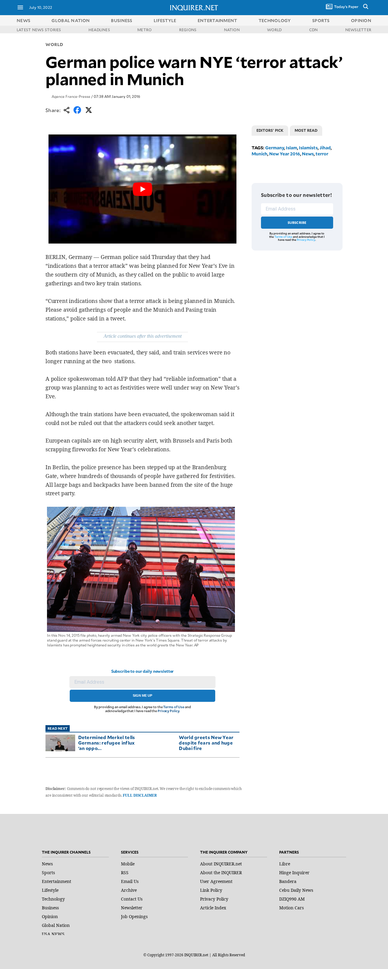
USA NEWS (53, 934)
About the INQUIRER (221, 872)
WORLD (274, 29)
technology (275, 20)
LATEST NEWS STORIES (39, 29)
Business (50, 908)
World (54, 44)
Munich (259, 154)
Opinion (50, 916)
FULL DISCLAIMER (139, 795)
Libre (284, 864)
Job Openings (134, 916)
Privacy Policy (168, 710)
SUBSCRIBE (297, 222)
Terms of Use (173, 707)
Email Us (130, 881)
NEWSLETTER (358, 29)
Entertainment (56, 881)
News (23, 20)
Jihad (325, 148)
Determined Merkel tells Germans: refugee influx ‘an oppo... (106, 742)
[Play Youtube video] (142, 189)
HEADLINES (99, 29)
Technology (53, 899)
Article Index (213, 908)
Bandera (287, 881)
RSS (125, 872)
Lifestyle (50, 890)
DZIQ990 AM (292, 899)
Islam (291, 148)
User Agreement (216, 881)
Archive (129, 890)
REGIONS (188, 29)
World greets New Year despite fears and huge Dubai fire (206, 742)
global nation (71, 20)
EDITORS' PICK (269, 130)
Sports (48, 872)
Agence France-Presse (71, 96)
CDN (313, 29)
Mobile (128, 864)
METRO (144, 29)
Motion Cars (291, 908)
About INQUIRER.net (221, 864)
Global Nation (56, 925)
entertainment (217, 20)
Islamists (308, 148)
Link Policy (211, 890)
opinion (361, 20)
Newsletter (131, 908)
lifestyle (165, 20)
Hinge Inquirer (294, 872)
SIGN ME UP (142, 695)
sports (321, 20)
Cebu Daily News (296, 890)
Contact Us (131, 899)
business (121, 20)
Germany (274, 148)
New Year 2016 (284, 154)
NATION (232, 29)
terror (322, 154)
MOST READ (306, 130)
